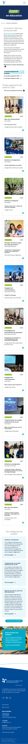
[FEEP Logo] (4, 3)
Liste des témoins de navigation (8, 741)
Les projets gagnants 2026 (12, 76)
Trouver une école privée (12, 645)
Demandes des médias (8, 732)
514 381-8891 (5, 715)
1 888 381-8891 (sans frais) (9, 717)
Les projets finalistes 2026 (11, 78)
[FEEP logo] (12, 682)
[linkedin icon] (10, 697)
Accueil (3, 23)
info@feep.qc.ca (6, 722)
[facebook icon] (3, 697)
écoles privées (10, 33)
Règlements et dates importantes (14, 64)
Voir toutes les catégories (14, 621)
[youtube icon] (7, 697)
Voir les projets (9, 555)
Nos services (5, 704)
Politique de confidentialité (7, 740)
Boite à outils (5, 707)
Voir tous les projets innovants (13, 90)
